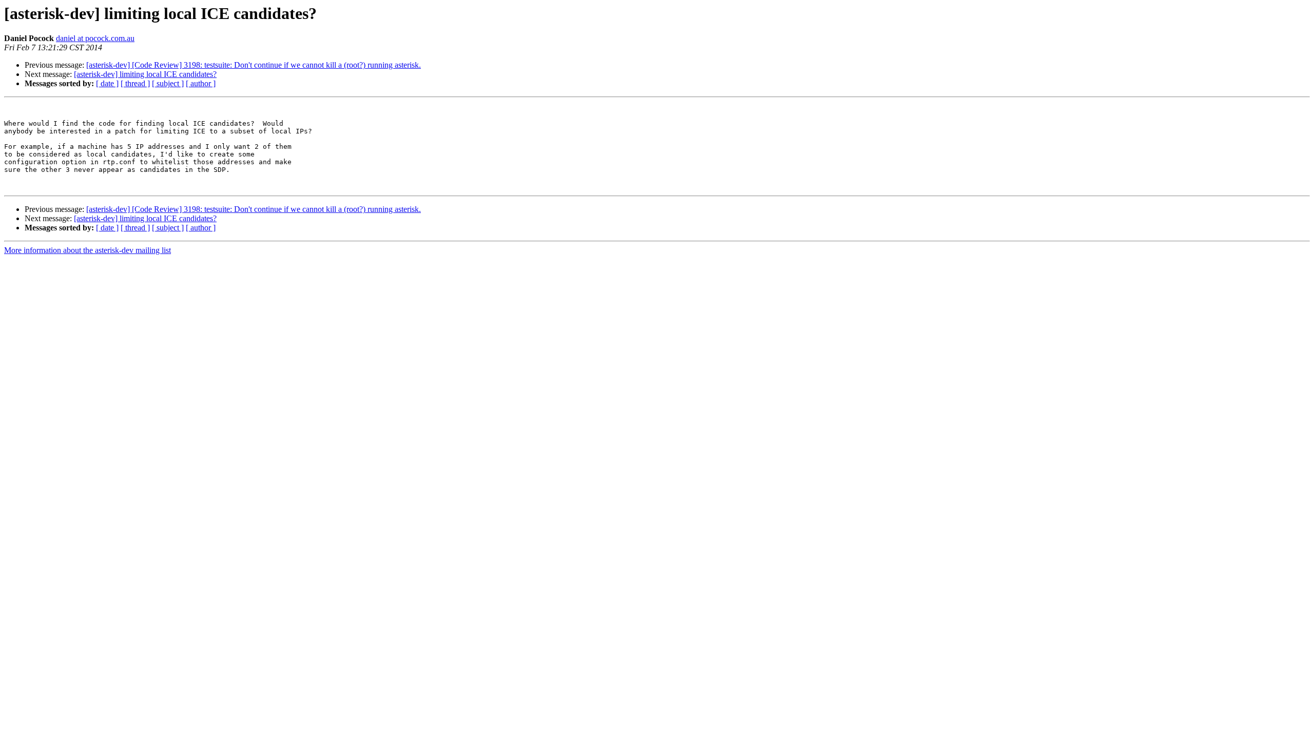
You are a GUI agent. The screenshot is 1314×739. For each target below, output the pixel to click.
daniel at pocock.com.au (95, 38)
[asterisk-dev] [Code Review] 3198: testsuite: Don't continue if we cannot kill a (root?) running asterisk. (253, 65)
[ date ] (107, 83)
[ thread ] (135, 83)
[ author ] (201, 83)
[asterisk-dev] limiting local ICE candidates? (145, 74)
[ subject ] (168, 83)
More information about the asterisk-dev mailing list (87, 250)
